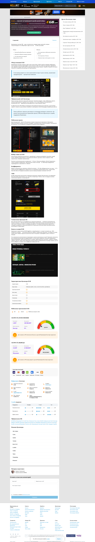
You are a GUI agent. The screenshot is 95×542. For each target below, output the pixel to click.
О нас (56, 521)
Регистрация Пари (74, 509)
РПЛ (41, 522)
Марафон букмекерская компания (44, 422)
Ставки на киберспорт (15, 528)
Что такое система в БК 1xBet (69, 22)
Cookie (48, 538)
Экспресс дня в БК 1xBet (68, 52)
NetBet (14, 450)
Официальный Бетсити (30, 422)
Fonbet (26, 526)
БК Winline (13, 421)
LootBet (14, 447)
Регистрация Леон (74, 511)
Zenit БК (54, 422)
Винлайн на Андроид (15, 508)
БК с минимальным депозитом (14, 523)
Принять (59, 538)
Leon (26, 524)
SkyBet (14, 437)
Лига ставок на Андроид (15, 514)
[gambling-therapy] (79, 534)
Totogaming (15, 457)
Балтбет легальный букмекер (17, 424)
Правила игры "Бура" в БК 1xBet (70, 64)
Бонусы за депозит (29, 511)
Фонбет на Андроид (14, 512)
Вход (84, 5)
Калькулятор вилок (74, 522)
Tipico (14, 454)
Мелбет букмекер (20, 422)
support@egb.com (18, 392)
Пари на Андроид (14, 509)
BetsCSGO (15, 444)
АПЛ (41, 524)
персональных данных (26, 494)
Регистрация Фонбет (74, 512)
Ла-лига (41, 527)
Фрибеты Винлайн (44, 511)
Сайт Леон (26, 421)
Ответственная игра (59, 529)
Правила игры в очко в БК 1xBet (70, 61)
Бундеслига (42, 526)
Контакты (57, 522)
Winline (26, 521)
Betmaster (15, 460)
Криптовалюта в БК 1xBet (68, 55)
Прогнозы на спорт (44, 521)
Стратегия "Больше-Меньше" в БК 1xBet (72, 42)
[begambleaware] (71, 534)
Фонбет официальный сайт (47, 421)
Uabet (14, 434)
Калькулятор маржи (74, 524)
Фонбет (41, 516)
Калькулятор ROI (73, 526)
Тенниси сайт (28, 424)
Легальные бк (13, 521)
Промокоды (57, 508)
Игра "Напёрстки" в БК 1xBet (69, 28)
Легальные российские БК (34, 32)
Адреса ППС (57, 527)
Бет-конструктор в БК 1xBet (69, 45)
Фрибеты (42, 508)
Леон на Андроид (14, 511)
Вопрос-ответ (58, 524)
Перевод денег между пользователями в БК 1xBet (73, 32)
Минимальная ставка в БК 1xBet (70, 68)
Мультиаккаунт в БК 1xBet (68, 58)
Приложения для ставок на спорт (15, 526)
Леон (26, 516)
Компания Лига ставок (35, 421)
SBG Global (15, 431)
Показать (54, 40)
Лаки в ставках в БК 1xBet (68, 25)
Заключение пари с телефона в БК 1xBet (72, 39)
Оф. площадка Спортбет (51, 424)
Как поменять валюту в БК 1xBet (70, 36)
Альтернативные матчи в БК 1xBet (70, 49)
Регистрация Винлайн (75, 508)
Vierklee (14, 441)
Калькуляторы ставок (74, 521)
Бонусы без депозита (29, 509)
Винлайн (27, 512)
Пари (26, 514)
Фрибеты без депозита (45, 509)
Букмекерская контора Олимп (38, 424)
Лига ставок (27, 527)
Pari (26, 522)
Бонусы (26, 508)
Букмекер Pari (20, 421)
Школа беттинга (58, 526)
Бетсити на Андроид (14, 516)
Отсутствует (48, 384)
